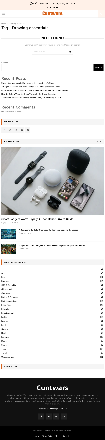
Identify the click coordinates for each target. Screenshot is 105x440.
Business (5, 281)
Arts (3, 273)
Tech (3, 349)
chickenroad (6, 289)
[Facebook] (41, 416)
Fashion (4, 317)
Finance (4, 321)
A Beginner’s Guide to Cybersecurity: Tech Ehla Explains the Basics (31, 86)
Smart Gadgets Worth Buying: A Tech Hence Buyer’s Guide (27, 83)
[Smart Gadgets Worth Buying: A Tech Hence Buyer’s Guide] (52, 181)
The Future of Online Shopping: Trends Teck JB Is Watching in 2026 (31, 97)
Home (36, 436)
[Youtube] (64, 416)
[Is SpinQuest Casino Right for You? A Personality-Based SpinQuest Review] (8, 249)
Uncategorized (7, 357)
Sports (4, 345)
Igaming (5, 337)
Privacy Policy (47, 436)
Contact (66, 436)
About (57, 436)
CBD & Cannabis (8, 285)
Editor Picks (6, 305)
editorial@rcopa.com (57, 408)
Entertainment (7, 313)
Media (4, 341)
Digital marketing (9, 301)
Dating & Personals (9, 297)
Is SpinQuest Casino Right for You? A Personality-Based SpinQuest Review (34, 90)
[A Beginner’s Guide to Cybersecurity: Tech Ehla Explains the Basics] (8, 234)
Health (4, 333)
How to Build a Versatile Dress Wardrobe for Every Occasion (28, 94)
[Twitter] (49, 416)
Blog (3, 277)
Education (5, 309)
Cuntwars (52, 13)
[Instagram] (56, 416)
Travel (4, 353)
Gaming (4, 329)
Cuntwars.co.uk (49, 430)
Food (3, 325)
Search (4, 62)
